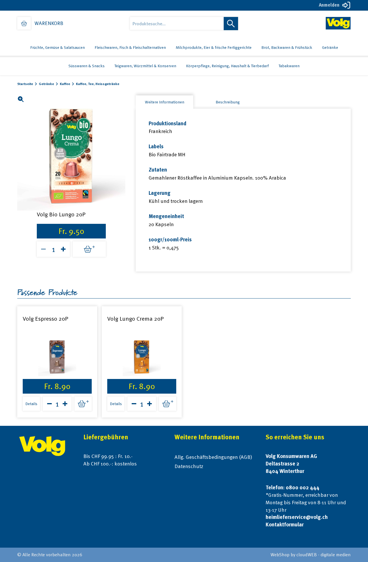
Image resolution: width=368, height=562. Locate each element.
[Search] (231, 23)
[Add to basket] (89, 249)
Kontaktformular (285, 524)
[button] (20, 99)
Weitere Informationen (164, 102)
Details (31, 403)
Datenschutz (189, 466)
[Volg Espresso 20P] (57, 357)
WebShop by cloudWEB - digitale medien (311, 555)
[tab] (164, 102)
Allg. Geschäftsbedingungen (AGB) (213, 457)
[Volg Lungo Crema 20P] (141, 357)
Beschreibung (228, 102)
